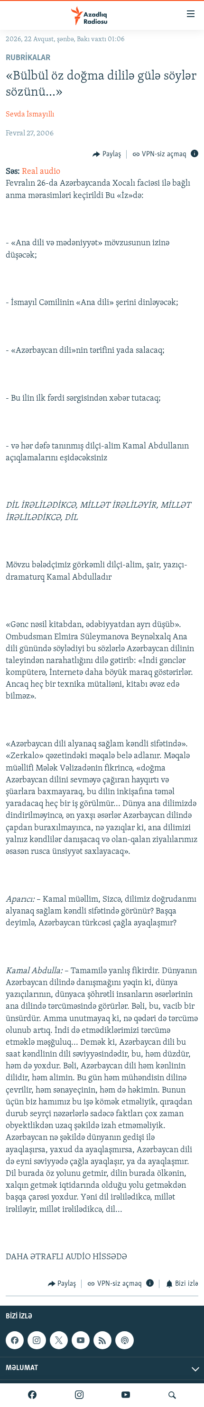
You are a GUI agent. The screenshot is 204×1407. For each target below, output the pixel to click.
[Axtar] (172, 1395)
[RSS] (102, 1340)
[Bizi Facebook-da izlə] (32, 1395)
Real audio (41, 172)
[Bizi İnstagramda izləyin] (79, 1395)
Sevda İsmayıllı (30, 114)
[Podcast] (124, 1340)
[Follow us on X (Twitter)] (59, 1340)
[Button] (107, 154)
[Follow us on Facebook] (15, 1340)
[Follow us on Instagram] (37, 1340)
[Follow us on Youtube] (81, 1340)
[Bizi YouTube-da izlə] (125, 1395)
